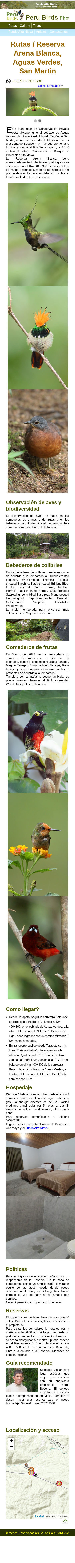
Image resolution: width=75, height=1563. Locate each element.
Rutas (12, 25)
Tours (37, 25)
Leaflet (39, 1516)
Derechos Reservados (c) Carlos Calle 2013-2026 (37, 1533)
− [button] (11, 1446)
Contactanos (59, 31)
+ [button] (11, 1440)
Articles (41, 31)
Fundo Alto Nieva (20, 31)
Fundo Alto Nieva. (36, 1128)
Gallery (25, 25)
